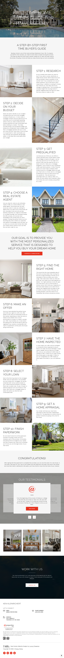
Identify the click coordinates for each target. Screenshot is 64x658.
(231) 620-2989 (39, 611)
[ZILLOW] (14, 653)
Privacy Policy (19, 649)
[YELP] (11, 653)
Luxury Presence (34, 646)
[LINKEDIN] (7, 653)
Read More (32, 508)
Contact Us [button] (32, 585)
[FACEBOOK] (4, 653)
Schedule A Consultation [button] (32, 253)
